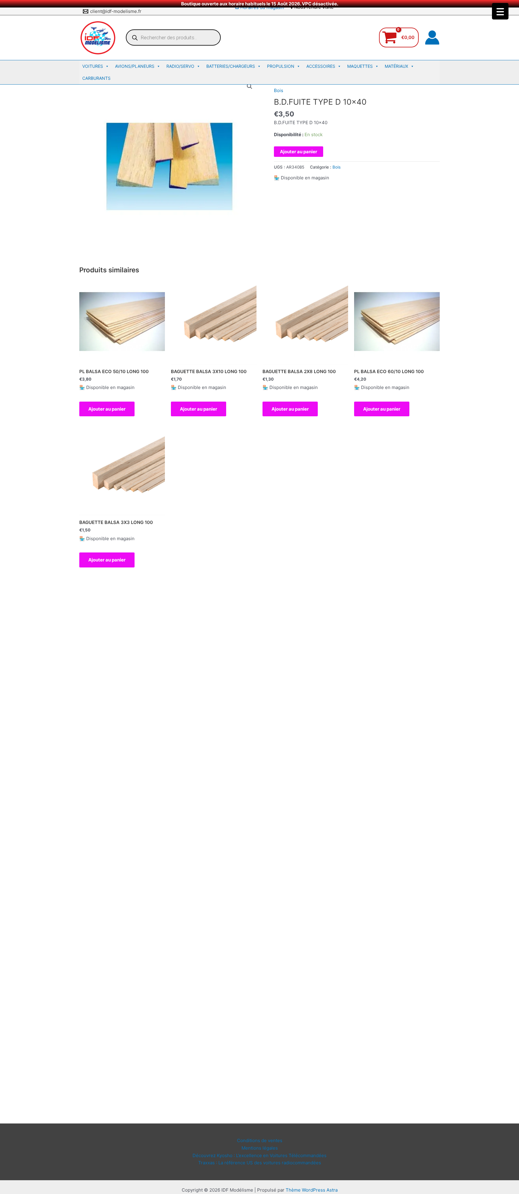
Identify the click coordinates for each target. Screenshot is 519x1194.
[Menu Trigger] (500, 11)
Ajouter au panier (298, 151)
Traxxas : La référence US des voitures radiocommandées (259, 1163)
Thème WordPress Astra (312, 1190)
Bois (278, 90)
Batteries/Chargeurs (230, 66)
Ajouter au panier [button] (107, 409)
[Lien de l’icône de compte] (432, 37)
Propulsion (280, 66)
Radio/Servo (180, 66)
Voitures (92, 66)
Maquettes (360, 66)
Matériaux (396, 66)
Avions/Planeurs (134, 66)
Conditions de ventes (259, 1140)
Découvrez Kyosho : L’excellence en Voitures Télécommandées (259, 1155)
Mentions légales (259, 1148)
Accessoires (320, 66)
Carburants (96, 78)
